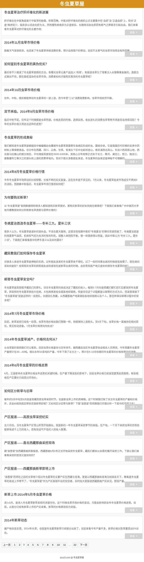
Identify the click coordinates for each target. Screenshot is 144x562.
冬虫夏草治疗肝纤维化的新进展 (26, 12)
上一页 (7, 544)
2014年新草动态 (15, 520)
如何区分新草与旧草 (18, 391)
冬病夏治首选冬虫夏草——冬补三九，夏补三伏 (37, 223)
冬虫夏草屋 (78, 557)
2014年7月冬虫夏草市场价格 (24, 313)
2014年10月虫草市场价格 (22, 90)
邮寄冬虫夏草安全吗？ (20, 279)
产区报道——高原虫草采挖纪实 (26, 417)
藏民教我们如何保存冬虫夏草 (24, 253)
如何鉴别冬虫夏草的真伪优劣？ (26, 64)
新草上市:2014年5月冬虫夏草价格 (28, 494)
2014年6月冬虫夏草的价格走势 (26, 365)
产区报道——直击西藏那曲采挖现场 (29, 443)
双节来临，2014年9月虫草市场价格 (29, 111)
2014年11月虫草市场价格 (22, 42)
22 (75, 544)
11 (64, 544)
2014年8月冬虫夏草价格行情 (24, 172)
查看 (132, 32)
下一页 (83, 544)
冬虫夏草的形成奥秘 (18, 137)
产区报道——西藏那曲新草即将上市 (29, 468)
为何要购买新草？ (17, 197)
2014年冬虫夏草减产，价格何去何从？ (31, 339)
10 (58, 544)
